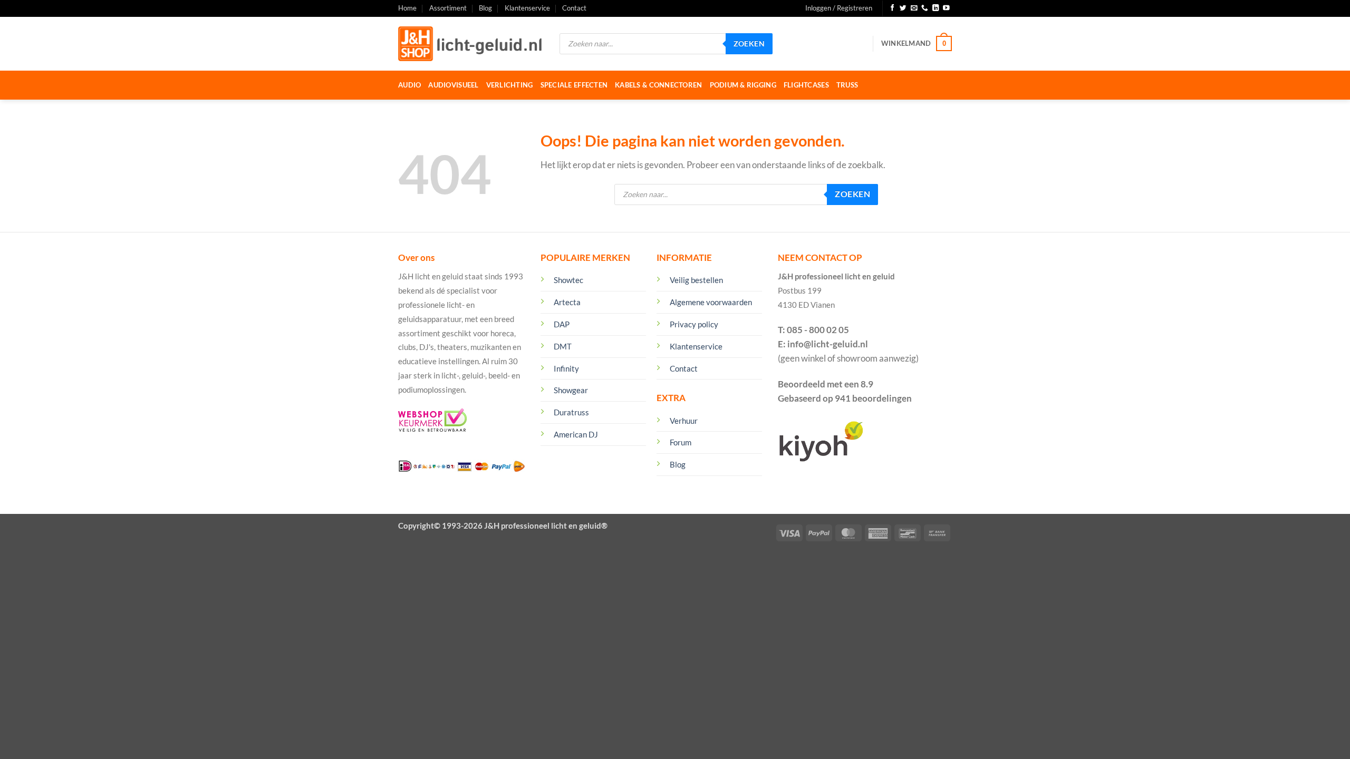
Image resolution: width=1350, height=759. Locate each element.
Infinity (566, 368)
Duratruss (571, 412)
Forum (680, 442)
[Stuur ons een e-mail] (914, 8)
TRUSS (847, 85)
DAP (562, 324)
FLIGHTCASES (806, 85)
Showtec (568, 280)
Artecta (567, 302)
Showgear (571, 390)
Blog (485, 8)
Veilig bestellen (696, 280)
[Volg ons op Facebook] (892, 8)
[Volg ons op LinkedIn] (935, 8)
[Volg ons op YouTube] (946, 8)
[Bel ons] (924, 8)
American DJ (576, 434)
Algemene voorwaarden (711, 302)
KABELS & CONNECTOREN (658, 85)
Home (407, 8)
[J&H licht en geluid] (471, 44)
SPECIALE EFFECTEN (574, 85)
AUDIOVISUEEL (453, 85)
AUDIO (409, 85)
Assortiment (448, 8)
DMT (563, 346)
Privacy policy (694, 324)
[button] (838, 8)
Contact (574, 8)
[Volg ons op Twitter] (903, 8)
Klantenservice (527, 8)
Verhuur (684, 420)
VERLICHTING (509, 85)
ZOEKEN (749, 43)
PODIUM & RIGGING (743, 85)
